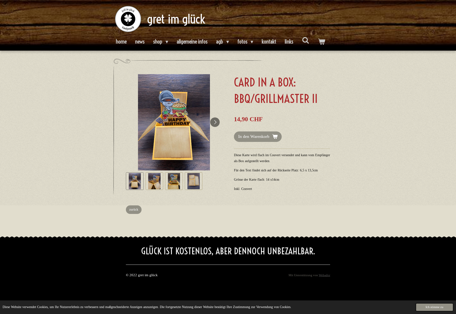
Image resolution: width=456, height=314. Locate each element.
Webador (324, 275)
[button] (135, 181)
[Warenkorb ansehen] (321, 41)
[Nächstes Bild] (215, 122)
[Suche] (306, 40)
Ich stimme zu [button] (434, 307)
